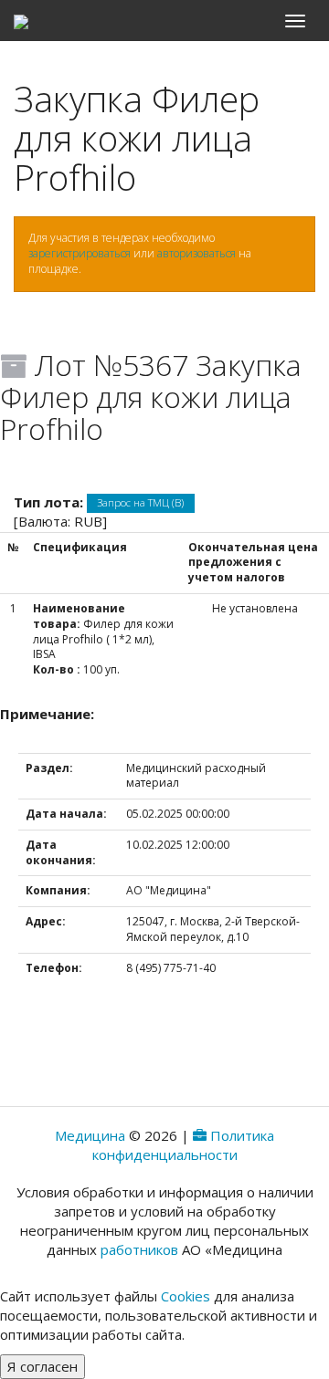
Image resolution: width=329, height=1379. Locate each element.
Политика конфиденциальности (183, 1145)
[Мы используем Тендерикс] (200, 1135)
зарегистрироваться (79, 253)
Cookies (185, 1296)
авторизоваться (196, 253)
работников (139, 1249)
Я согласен (42, 1366)
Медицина (90, 1135)
